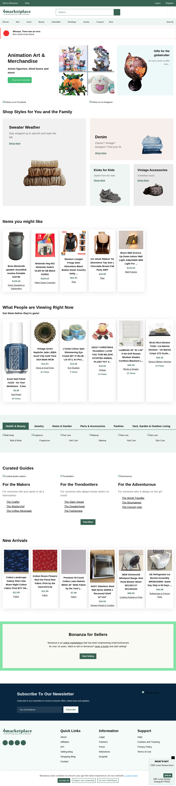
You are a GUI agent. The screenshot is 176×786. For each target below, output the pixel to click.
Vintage (102, 370)
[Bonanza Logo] (17, 12)
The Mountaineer (131, 502)
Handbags (72, 22)
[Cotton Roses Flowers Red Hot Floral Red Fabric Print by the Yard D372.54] (45, 578)
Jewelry (86, 22)
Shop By (170, 22)
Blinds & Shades (131, 369)
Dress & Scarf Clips (45, 368)
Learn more (131, 775)
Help (27, 3)
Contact (64, 761)
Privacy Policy (144, 747)
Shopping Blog (68, 756)
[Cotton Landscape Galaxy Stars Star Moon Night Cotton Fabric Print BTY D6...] (16, 578)
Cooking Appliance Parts (131, 597)
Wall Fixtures (131, 272)
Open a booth (102, 646)
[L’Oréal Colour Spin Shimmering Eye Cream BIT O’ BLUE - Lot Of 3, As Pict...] (73, 360)
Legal (102, 737)
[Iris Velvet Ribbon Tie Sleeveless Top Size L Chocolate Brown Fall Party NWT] (102, 260)
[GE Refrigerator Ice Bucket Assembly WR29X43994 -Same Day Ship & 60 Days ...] (159, 578)
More (111, 22)
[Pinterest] (17, 742)
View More (88, 522)
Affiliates (64, 742)
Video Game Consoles (45, 283)
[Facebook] (5, 742)
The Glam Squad (74, 501)
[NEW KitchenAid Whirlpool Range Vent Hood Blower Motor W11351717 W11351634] (131, 578)
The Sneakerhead (74, 506)
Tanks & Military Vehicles (159, 362)
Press (102, 747)
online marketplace (73, 643)
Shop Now (14, 143)
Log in (158, 3)
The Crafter (13, 501)
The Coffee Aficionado (19, 510)
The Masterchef (15, 506)
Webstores (104, 751)
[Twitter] (11, 742)
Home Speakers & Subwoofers (16, 287)
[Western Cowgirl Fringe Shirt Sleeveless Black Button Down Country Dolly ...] (73, 260)
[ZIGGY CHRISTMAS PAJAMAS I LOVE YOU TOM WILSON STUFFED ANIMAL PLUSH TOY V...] (102, 360)
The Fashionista (73, 510)
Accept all (64, 780)
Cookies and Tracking (148, 742)
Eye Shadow (73, 368)
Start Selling (88, 656)
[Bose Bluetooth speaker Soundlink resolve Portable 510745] (16, 260)
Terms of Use (144, 751)
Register (169, 3)
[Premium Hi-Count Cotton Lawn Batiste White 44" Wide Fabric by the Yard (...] (73, 578)
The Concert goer (132, 507)
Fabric (16, 596)
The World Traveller (133, 498)
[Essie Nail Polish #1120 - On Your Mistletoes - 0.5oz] (16, 360)
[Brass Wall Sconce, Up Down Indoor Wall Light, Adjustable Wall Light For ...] (131, 260)
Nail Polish (16, 394)
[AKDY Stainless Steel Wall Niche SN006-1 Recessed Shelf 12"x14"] (102, 578)
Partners (103, 742)
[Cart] (170, 12)
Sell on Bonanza (10, 3)
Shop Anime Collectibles (21, 80)
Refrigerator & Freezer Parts (160, 595)
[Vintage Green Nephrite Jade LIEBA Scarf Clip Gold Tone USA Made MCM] (45, 360)
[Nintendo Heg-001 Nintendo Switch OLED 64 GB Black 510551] (45, 260)
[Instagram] (23, 742)
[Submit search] (117, 12)
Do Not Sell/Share (108, 780)
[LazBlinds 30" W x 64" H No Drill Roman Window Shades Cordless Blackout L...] (131, 360)
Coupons (100, 22)
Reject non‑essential (83, 780)
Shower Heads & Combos (102, 605)
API (62, 747)
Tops (74, 282)
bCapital (103, 756)
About (63, 737)
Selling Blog (66, 751)
